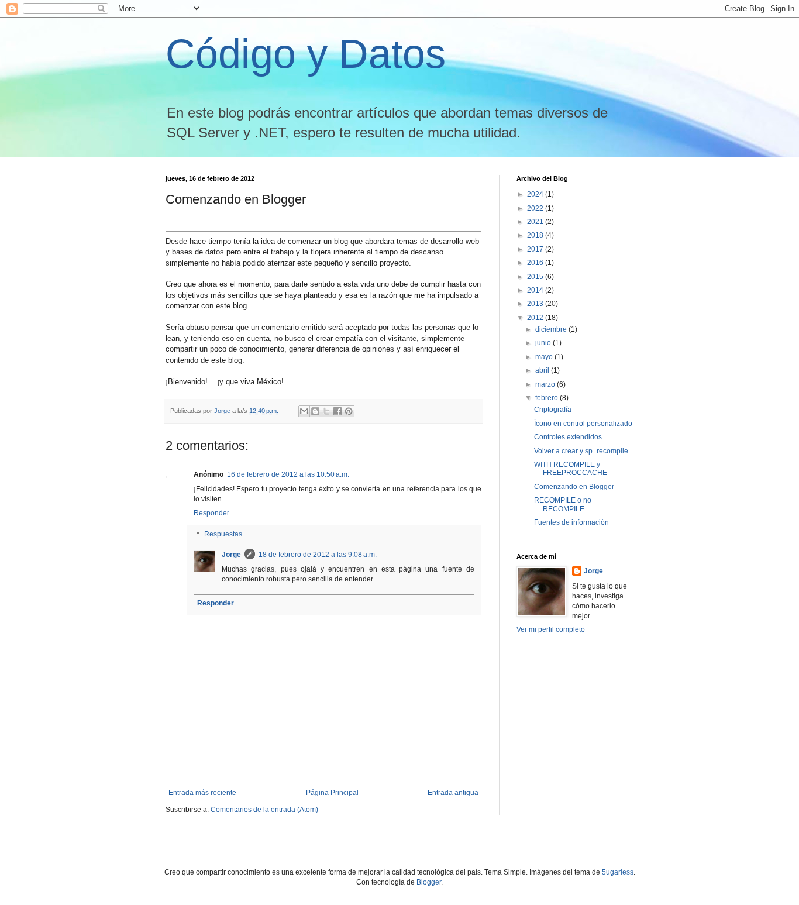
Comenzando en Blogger (574, 487)
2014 (536, 290)
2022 (536, 208)
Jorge (231, 554)
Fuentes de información (571, 522)
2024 (536, 194)
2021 (536, 222)
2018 (536, 235)
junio (544, 343)
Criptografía (552, 409)
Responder (211, 513)
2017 (536, 249)
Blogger (428, 882)
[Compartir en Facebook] (337, 411)
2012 (536, 318)
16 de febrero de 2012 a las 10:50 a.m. (288, 474)
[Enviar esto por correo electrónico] (304, 411)
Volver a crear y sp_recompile (581, 451)
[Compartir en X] (326, 411)
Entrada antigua (453, 793)
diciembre (552, 329)
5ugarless (617, 872)
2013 (536, 304)
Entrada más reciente (202, 793)
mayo (545, 357)
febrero (547, 398)
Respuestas (223, 534)
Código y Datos (306, 54)
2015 (536, 277)
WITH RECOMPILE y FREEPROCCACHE (570, 468)
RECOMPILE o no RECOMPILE (562, 504)
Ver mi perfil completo (550, 629)
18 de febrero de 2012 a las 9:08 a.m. (318, 554)
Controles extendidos (568, 437)
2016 (536, 263)
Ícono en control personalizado (583, 423)
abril (543, 370)
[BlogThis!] (315, 411)
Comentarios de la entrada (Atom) (264, 810)
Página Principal (332, 793)
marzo (546, 384)
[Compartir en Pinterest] (348, 411)
